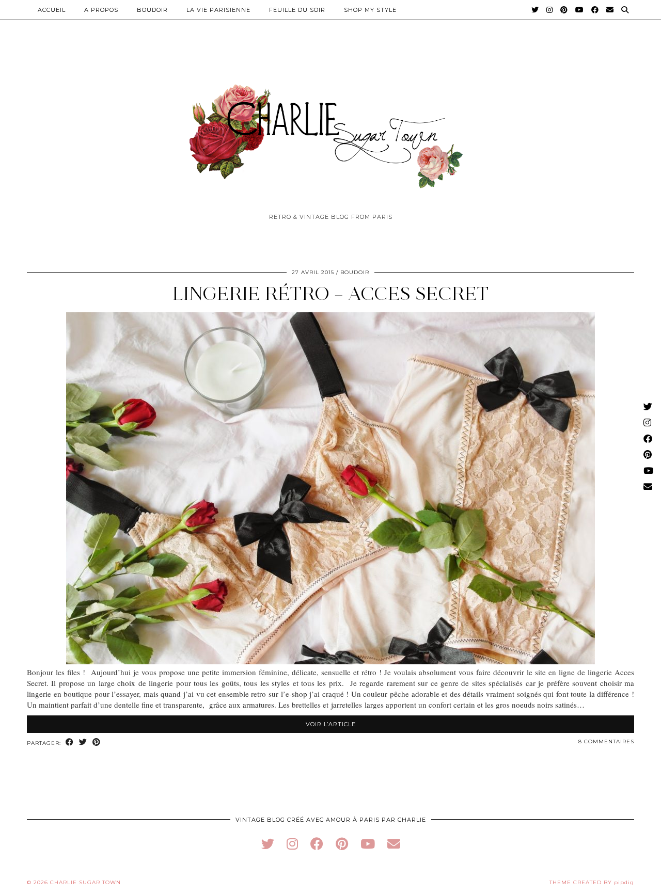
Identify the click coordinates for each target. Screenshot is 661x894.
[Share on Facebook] (69, 742)
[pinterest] (342, 843)
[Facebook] (595, 10)
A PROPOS (101, 9)
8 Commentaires (606, 741)
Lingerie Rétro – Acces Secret (330, 293)
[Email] (610, 10)
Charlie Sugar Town (85, 882)
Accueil (52, 9)
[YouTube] (579, 10)
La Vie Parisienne (218, 9)
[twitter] (267, 843)
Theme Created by (591, 882)
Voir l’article (331, 724)
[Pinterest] (564, 10)
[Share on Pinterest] (96, 742)
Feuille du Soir (297, 9)
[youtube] (367, 843)
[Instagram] (549, 10)
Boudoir (152, 9)
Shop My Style (370, 9)
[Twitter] (535, 10)
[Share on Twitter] (83, 742)
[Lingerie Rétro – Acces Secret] (330, 661)
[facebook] (316, 843)
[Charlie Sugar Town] (330, 130)
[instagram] (292, 843)
